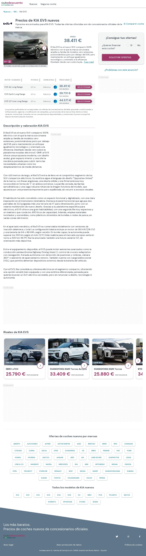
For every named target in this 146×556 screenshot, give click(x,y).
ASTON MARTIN (64, 444)
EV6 (59, 495)
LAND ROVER (96, 457)
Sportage (67, 502)
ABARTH (16, 444)
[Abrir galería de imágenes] (44, 48)
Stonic (82, 502)
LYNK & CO (19, 464)
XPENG (102, 478)
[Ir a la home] (12, 3)
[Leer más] (89, 62)
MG (76, 464)
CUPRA (32, 451)
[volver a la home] (14, 537)
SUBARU (130, 471)
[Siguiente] (138, 361)
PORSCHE (43, 471)
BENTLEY (91, 444)
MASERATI (35, 464)
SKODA (82, 471)
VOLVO (89, 478)
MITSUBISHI (100, 464)
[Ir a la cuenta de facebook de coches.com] (140, 536)
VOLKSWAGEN (73, 478)
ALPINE (47, 444)
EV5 (48, 495)
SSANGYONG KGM (112, 471)
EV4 (38, 495)
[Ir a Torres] (112, 358)
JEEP (72, 457)
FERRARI (106, 451)
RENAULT (58, 471)
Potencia (34, 80)
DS (83, 451)
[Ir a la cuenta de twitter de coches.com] (117, 536)
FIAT (118, 451)
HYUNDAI (31, 457)
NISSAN (114, 464)
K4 (79, 495)
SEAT (71, 471)
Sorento (52, 502)
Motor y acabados (12, 80)
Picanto (113, 495)
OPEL (15, 471)
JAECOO (45, 457)
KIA (82, 457)
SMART (95, 471)
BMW (104, 444)
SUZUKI (44, 478)
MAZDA (49, 464)
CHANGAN (128, 444)
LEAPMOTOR (114, 457)
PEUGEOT (28, 471)
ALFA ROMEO (32, 444)
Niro (90, 495)
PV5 (100, 495)
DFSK (56, 451)
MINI (86, 464)
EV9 (69, 495)
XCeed (95, 502)
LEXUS (128, 457)
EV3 (27, 495)
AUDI (79, 444)
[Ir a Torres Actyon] (68, 358)
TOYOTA (57, 478)
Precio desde (64, 80)
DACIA (44, 451)
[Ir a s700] (24, 358)
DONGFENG (70, 451)
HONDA (18, 457)
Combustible (48, 80)
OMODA (128, 464)
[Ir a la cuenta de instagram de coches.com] (128, 536)
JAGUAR (59, 457)
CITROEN (18, 451)
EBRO (93, 451)
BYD (115, 444)
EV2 (17, 495)
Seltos (127, 495)
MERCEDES (63, 464)
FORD (129, 451)
